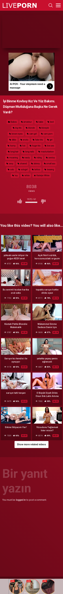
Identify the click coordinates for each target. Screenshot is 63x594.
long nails (29, 151)
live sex (50, 145)
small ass (50, 163)
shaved (23, 163)
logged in (21, 499)
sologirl (24, 169)
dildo (13, 139)
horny (13, 145)
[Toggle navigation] (58, 5)
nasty (27, 157)
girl (51, 139)
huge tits (36, 145)
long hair (14, 151)
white (27, 175)
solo (12, 169)
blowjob (45, 128)
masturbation (47, 151)
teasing (50, 169)
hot (24, 145)
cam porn (48, 134)
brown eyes (17, 134)
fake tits (39, 139)
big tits (18, 128)
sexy (10, 163)
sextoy (51, 157)
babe (40, 122)
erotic (25, 139)
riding (39, 157)
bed (52, 122)
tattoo (37, 169)
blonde (31, 128)
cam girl (33, 134)
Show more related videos (31, 444)
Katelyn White (43, 175)
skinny (36, 163)
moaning (13, 157)
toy (16, 175)
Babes (13, 122)
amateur (27, 122)
